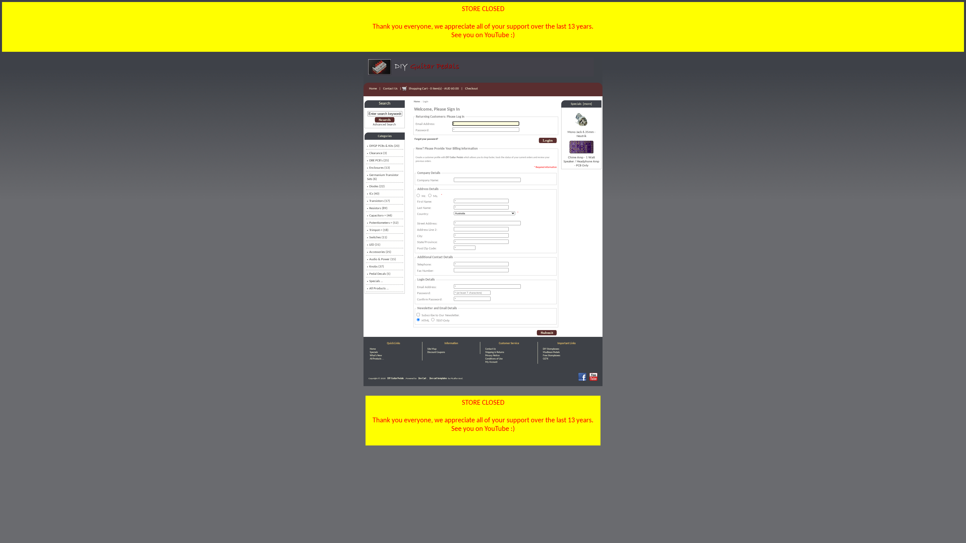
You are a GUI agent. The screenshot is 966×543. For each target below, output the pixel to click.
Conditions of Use (494, 358)
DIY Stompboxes (551, 349)
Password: (422, 130)
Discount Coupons (436, 352)
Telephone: (424, 264)
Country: (423, 214)
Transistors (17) (379, 201)
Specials (374, 352)
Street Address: (427, 223)
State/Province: (427, 242)
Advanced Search (384, 124)
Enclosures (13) (379, 167)
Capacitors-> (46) (380, 215)
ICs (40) (374, 193)
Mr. (424, 196)
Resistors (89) (378, 208)
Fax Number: (425, 271)
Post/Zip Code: (426, 248)
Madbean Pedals (551, 352)
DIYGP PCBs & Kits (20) (384, 146)
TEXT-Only (443, 320)
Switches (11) (378, 237)
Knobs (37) (376, 266)
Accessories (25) (380, 252)
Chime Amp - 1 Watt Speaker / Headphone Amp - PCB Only (581, 161)
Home (373, 88)
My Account (491, 362)
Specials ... (376, 281)
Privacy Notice (492, 355)
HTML (425, 320)
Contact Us (390, 88)
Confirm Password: (429, 299)
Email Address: (425, 124)
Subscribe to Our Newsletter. (441, 315)
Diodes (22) (377, 186)
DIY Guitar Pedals (395, 378)
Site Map (431, 349)
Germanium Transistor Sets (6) (383, 177)
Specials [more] (581, 104)
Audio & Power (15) (382, 259)
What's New (376, 355)
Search (384, 103)
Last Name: (424, 208)
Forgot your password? (426, 139)
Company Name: (428, 180)
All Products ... (379, 288)
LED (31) (374, 244)
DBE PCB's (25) (379, 160)
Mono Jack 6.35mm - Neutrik (581, 134)
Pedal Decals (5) (379, 274)
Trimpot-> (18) (378, 230)
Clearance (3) (378, 153)
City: (420, 236)
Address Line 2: (427, 230)
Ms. (435, 196)
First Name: (424, 201)
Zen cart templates (438, 378)
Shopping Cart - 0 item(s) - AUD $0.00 (434, 88)
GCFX (545, 358)
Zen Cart (422, 378)
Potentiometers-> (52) (383, 222)
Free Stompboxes (551, 355)
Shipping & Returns (494, 352)
